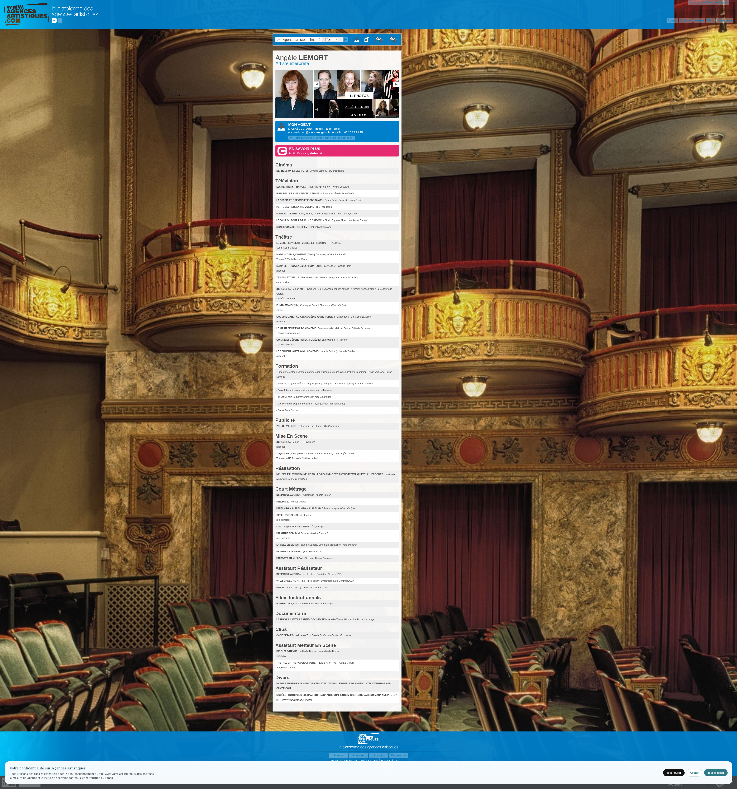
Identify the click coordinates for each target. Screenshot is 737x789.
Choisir (694, 772)
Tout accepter (716, 772)
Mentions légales (390, 760)
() (326, 128)
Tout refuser (674, 772)
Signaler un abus (369, 760)
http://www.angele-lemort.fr (308, 153)
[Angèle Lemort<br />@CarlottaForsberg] (294, 117)
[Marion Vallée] (396, 98)
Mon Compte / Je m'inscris (706, 2)
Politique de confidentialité (344, 760)
